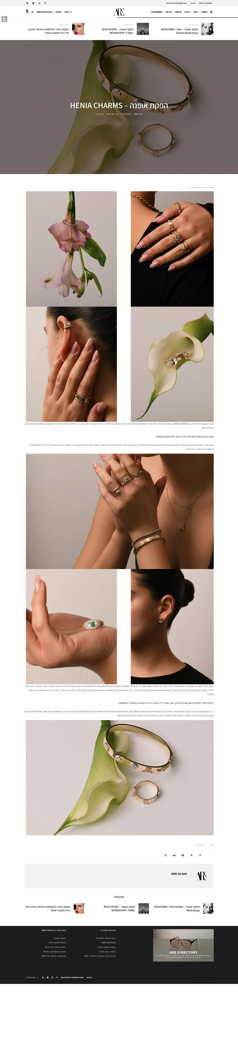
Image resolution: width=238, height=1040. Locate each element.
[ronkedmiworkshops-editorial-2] (143, 29)
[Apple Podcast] (27, 3)
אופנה (204, 12)
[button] (32, 12)
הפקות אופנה (193, 25)
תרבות (168, 12)
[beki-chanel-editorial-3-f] (78, 29)
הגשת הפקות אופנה (107, 947)
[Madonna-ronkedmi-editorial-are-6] (208, 29)
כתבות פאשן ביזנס (57, 942)
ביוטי (195, 12)
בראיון (48, 690)
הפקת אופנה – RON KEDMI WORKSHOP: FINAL (118, 31)
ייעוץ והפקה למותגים (106, 938)
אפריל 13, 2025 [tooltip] (113, 114)
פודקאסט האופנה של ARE (54, 956)
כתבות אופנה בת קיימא (55, 947)
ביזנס (187, 12)
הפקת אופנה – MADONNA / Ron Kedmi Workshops (179, 31)
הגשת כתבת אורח (107, 951)
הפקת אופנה (199, 845)
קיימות (178, 12)
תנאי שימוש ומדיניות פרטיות (176, 3)
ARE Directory (44, 12)
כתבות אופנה (60, 938)
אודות (193, 3)
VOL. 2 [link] (68, 12)
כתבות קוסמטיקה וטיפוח (54, 951)
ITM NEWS (156, 12)
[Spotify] (33, 3)
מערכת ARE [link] (138, 114)
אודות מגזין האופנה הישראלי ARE (100, 956)
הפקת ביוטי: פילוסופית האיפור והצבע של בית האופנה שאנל (48, 31)
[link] (45, 3)
